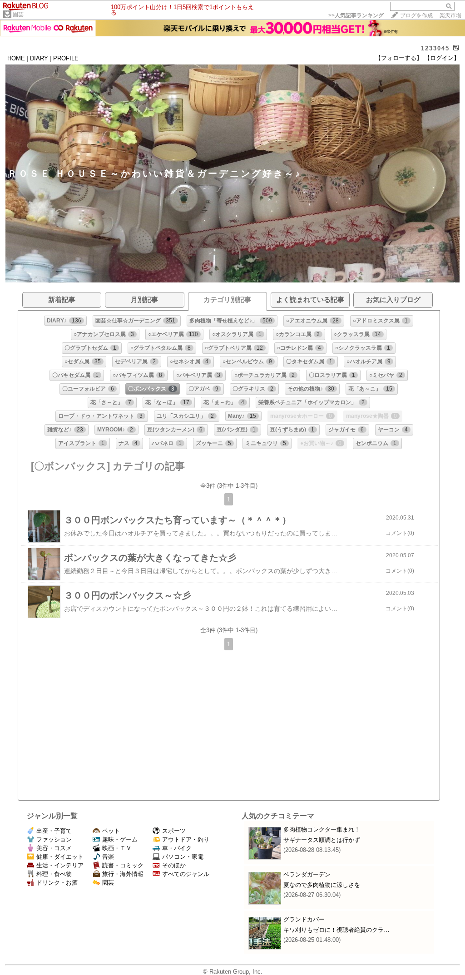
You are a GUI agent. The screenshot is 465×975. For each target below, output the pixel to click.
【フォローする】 (398, 57)
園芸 (18, 14)
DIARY (39, 58)
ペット (111, 830)
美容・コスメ (54, 848)
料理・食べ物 (54, 874)
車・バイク (177, 848)
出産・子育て (54, 830)
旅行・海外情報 (122, 874)
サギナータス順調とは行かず (321, 839)
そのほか (174, 865)
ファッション (54, 839)
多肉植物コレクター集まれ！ (321, 829)
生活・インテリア (60, 865)
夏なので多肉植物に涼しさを (321, 884)
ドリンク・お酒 (57, 882)
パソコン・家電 (182, 856)
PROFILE (66, 58)
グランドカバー (304, 919)
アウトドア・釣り (185, 839)
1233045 (435, 48)
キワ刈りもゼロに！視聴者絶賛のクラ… (336, 929)
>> (356, 15)
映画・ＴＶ (117, 848)
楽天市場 (450, 15)
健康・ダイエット (60, 856)
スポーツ (174, 830)
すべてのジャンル (185, 874)
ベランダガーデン (307, 874)
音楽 (108, 856)
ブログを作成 (416, 15)
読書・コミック (122, 865)
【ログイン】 (442, 57)
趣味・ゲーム (120, 839)
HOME (16, 58)
